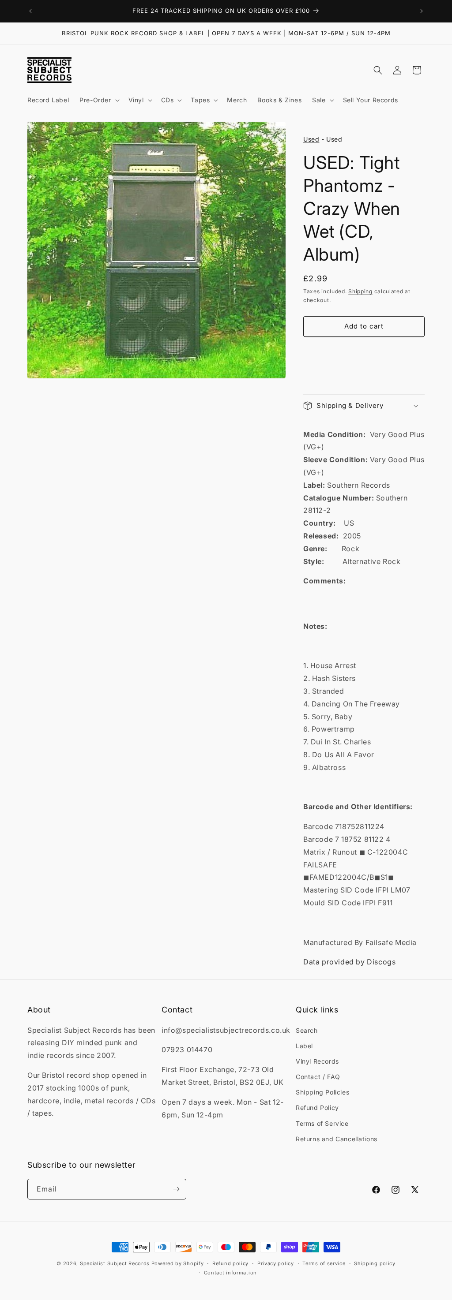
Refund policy (230, 1263)
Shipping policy (375, 1263)
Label (304, 1046)
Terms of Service (322, 1123)
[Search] (378, 70)
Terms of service (323, 1263)
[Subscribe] (176, 1189)
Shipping (360, 291)
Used (311, 139)
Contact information (230, 1273)
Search (307, 1030)
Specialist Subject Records (115, 1263)
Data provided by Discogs (349, 961)
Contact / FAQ (318, 1076)
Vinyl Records (317, 1061)
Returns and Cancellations (336, 1139)
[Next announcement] (421, 11)
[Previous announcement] (30, 11)
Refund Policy (317, 1107)
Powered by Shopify (177, 1263)
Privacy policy (275, 1263)
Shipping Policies (322, 1092)
